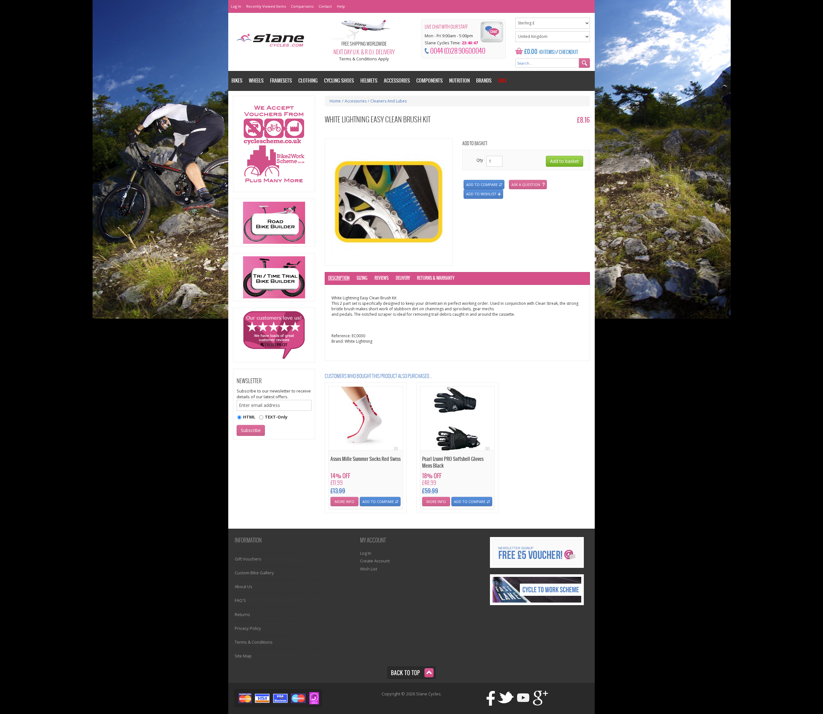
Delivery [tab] (403, 278)
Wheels (256, 81)
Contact (325, 6)
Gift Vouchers (248, 559)
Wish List (368, 569)
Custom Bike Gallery (254, 573)
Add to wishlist (481, 193)
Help (341, 6)
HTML (249, 417)
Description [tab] (338, 278)
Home (335, 101)
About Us (243, 586)
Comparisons (302, 6)
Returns (242, 614)
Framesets (281, 81)
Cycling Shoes (339, 81)
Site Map (243, 656)
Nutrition (459, 81)
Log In (236, 6)
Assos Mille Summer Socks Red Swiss (365, 459)
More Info (344, 501)
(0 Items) (547, 52)
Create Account (375, 561)
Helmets (368, 81)
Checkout (568, 52)
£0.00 (531, 51)
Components (429, 81)
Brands (484, 81)
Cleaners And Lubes (388, 101)
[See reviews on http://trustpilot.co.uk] (274, 335)
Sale (502, 81)
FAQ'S (240, 600)
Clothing (308, 81)
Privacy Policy (248, 628)
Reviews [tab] (382, 278)
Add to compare (482, 184)
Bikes (236, 81)
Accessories (355, 101)
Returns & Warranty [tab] (435, 278)
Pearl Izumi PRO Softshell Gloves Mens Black (453, 462)
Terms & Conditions (254, 642)
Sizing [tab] (362, 278)
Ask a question (525, 184)
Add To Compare (378, 501)
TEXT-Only (276, 417)
